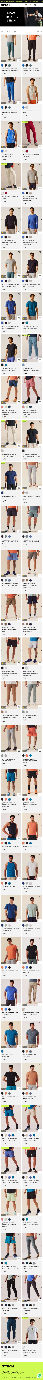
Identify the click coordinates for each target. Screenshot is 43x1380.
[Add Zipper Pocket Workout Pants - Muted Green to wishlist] (40, 980)
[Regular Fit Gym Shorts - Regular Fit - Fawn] (6, 1135)
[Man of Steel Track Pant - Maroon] (27, 151)
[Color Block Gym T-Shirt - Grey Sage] (27, 883)
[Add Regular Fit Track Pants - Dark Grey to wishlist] (40, 1276)
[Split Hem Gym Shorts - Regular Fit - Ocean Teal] (27, 1219)
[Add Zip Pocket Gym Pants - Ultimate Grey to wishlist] (19, 727)
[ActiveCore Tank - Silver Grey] (27, 107)
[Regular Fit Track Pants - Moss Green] (34, 1263)
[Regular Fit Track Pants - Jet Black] (30, 1263)
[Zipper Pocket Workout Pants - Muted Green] (23, 1009)
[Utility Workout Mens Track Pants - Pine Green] (9, 65)
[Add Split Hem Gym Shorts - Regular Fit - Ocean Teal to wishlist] (19, 1234)
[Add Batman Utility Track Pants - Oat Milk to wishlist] (19, 422)
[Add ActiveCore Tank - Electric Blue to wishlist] (19, 122)
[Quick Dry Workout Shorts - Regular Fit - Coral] (27, 755)
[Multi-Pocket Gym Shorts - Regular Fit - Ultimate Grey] (6, 668)
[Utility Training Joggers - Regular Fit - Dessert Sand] (23, 493)
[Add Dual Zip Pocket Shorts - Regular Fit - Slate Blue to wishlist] (19, 551)
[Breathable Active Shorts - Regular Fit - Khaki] (27, 580)
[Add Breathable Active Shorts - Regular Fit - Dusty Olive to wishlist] (40, 551)
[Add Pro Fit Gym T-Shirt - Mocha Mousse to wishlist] (40, 1064)
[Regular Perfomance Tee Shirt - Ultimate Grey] (9, 281)
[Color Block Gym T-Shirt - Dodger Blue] (23, 883)
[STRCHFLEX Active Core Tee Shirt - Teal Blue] (27, 323)
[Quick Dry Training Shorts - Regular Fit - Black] (23, 755)
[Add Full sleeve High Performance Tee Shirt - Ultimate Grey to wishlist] (40, 164)
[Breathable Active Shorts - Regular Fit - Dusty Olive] (23, 580)
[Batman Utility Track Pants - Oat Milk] (2, 451)
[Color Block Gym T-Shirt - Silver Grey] (30, 883)
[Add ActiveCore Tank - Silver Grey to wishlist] (40, 78)
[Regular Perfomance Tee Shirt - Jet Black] (6, 281)
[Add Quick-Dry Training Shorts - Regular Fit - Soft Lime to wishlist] (19, 1190)
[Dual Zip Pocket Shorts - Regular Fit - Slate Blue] (9, 536)
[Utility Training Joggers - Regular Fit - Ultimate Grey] (27, 493)
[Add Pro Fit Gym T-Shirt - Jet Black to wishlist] (19, 1064)
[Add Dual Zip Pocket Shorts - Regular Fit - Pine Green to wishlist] (40, 507)
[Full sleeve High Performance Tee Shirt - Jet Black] (27, 193)
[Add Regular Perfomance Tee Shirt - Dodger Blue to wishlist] (19, 294)
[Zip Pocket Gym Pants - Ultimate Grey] (27, 712)
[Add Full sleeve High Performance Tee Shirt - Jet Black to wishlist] (19, 208)
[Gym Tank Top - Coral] (2, 843)
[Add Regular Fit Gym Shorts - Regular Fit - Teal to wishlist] (19, 1106)
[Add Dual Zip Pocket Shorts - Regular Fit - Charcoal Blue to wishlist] (19, 507)
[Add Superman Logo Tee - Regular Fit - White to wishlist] (40, 1318)
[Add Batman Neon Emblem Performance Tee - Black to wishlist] (40, 422)
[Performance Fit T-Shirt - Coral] (2, 967)
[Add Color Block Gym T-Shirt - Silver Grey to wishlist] (40, 854)
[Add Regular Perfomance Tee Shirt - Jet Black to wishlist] (40, 252)
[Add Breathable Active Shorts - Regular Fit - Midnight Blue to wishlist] (40, 595)
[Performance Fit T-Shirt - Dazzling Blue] (6, 967)
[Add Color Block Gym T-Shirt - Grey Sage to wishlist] (40, 896)
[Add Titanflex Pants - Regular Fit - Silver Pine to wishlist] (40, 336)
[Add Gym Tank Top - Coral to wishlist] (40, 814)
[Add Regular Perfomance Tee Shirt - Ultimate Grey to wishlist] (19, 252)
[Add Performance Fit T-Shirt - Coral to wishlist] (19, 938)
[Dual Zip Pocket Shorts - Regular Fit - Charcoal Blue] (2, 536)
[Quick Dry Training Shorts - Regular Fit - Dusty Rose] (2, 407)
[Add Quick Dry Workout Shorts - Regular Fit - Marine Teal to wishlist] (19, 770)
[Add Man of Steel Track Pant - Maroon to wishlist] (40, 122)
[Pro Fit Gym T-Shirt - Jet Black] (23, 1051)
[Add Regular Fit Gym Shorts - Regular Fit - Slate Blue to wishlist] (19, 1148)
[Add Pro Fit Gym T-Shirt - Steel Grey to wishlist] (40, 1022)
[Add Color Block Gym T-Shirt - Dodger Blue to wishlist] (19, 896)
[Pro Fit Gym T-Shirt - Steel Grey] (30, 1051)
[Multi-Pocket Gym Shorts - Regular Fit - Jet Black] (2, 668)
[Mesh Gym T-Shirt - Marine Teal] (2, 1051)
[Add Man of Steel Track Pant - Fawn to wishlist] (19, 164)
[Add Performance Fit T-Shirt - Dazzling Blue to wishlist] (19, 980)
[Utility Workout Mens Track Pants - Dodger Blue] (2, 65)
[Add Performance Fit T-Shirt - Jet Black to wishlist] (40, 938)
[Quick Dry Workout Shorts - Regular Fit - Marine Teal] (30, 755)
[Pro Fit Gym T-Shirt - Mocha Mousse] (27, 1051)
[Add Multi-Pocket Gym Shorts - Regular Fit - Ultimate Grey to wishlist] (40, 639)
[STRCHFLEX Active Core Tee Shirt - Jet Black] (23, 323)
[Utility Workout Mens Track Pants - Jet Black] (6, 65)
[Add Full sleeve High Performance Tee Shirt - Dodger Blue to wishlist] (40, 208)
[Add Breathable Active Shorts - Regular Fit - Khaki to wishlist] (19, 595)
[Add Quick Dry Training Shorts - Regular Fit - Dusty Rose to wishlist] (40, 378)
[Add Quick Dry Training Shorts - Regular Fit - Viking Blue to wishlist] (19, 378)
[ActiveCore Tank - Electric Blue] (23, 107)
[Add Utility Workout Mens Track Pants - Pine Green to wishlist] (19, 36)
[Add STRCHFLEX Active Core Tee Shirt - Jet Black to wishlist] (19, 336)
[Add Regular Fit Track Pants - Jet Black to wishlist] (19, 1276)
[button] (31, 5)
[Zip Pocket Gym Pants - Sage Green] (23, 712)
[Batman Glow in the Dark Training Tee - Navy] (2, 493)
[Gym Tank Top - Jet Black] (6, 843)
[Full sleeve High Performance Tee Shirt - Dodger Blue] (23, 193)
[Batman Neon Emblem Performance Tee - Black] (23, 451)
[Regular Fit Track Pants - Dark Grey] (23, 1263)
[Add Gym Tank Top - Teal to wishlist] (19, 854)
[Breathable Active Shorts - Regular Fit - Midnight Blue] (30, 580)
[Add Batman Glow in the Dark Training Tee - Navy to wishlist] (19, 464)
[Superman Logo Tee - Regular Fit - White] (23, 1347)
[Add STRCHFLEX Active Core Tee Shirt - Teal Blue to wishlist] (40, 294)
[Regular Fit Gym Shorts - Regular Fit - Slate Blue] (9, 1135)
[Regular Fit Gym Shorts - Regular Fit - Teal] (13, 1135)
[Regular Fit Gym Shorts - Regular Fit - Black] (2, 1135)
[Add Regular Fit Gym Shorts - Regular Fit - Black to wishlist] (40, 1148)
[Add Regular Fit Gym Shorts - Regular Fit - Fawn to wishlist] (40, 1106)
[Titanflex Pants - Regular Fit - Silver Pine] (23, 365)
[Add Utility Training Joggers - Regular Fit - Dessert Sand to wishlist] (19, 683)
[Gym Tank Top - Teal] (9, 843)
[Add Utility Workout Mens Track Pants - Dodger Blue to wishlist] (19, 78)
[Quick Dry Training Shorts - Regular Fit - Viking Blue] (9, 407)
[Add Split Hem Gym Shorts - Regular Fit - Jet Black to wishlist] (40, 1190)
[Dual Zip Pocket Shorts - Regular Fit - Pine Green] (6, 536)
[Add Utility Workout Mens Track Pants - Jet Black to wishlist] (40, 36)
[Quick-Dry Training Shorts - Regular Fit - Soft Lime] (6, 407)
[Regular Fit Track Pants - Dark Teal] (27, 1263)
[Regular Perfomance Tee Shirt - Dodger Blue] (2, 281)
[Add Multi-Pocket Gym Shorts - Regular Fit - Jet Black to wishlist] (19, 639)
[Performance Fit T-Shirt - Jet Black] (9, 967)
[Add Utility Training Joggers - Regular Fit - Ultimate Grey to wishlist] (40, 464)
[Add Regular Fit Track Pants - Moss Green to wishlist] (40, 1234)
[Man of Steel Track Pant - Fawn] (23, 151)
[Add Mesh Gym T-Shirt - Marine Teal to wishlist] (19, 1022)
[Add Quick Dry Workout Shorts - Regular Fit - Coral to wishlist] (40, 727)
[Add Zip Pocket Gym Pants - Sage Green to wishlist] (40, 683)
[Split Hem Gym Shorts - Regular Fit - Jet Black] (23, 1219)
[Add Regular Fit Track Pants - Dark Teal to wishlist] (19, 1318)
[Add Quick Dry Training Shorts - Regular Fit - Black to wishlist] (40, 770)
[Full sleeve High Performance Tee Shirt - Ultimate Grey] (30, 193)
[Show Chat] (40, 1376)
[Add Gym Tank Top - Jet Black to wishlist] (19, 814)
